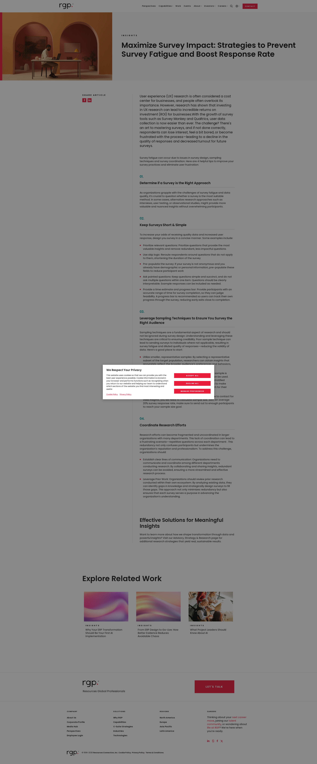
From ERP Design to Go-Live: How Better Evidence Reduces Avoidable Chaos (158, 633)
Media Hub (72, 726)
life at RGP (213, 727)
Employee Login (75, 735)
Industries (118, 731)
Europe (163, 722)
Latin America (167, 731)
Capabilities (119, 722)
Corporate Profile (76, 722)
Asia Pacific (166, 726)
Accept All (192, 375)
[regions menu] (237, 6)
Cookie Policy (112, 394)
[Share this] (84, 100)
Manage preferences (192, 391)
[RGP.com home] (66, 6)
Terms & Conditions (155, 752)
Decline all (192, 383)
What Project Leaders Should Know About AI (208, 631)
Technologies (120, 735)
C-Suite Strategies (123, 726)
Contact (250, 6)
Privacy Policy (138, 752)
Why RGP (117, 717)
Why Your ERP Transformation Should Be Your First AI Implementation (103, 633)
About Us (71, 717)
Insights (92, 625)
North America (167, 717)
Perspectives (73, 731)
